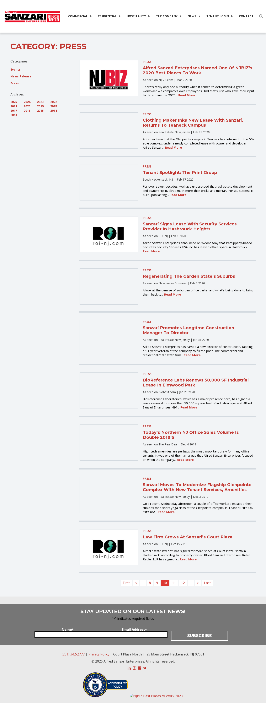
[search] (261, 16)
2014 (53, 110)
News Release (20, 76)
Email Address (134, 629)
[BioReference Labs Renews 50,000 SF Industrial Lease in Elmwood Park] (109, 390)
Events (15, 69)
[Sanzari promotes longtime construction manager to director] (109, 338)
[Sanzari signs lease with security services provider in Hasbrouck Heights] (109, 234)
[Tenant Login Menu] (232, 16)
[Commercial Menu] (90, 16)
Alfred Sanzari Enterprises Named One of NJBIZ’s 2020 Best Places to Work (197, 70)
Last (207, 583)
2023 (40, 102)
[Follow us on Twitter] (145, 668)
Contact (246, 16)
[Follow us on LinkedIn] (129, 668)
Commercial (78, 16)
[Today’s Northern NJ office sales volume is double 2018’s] (109, 442)
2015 (40, 110)
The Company (166, 16)
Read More (186, 95)
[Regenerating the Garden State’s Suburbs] (109, 286)
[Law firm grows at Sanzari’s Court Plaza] (109, 547)
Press (14, 83)
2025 (13, 102)
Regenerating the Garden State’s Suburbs (189, 276)
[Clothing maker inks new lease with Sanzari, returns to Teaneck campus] (109, 130)
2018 (53, 106)
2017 (13, 110)
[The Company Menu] (180, 16)
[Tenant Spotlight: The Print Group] (109, 183)
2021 (13, 106)
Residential (107, 16)
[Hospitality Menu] (149, 16)
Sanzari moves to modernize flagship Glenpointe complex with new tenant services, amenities (197, 487)
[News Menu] (199, 16)
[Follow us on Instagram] (134, 668)
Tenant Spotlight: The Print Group (180, 172)
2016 (27, 110)
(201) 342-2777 (73, 654)
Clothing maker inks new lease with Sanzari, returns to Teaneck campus (193, 123)
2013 (13, 115)
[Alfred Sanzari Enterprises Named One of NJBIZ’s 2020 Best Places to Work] (109, 78)
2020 (27, 106)
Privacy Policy (99, 654)
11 (174, 583)
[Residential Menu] (119, 16)
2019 (40, 106)
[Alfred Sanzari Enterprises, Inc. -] (32, 17)
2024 (27, 102)
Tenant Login (217, 16)
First (126, 583)
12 (183, 583)
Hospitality (136, 16)
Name (68, 629)
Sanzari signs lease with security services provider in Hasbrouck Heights (190, 226)
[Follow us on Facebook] (139, 668)
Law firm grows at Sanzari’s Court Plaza (188, 536)
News (192, 16)
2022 (53, 102)
